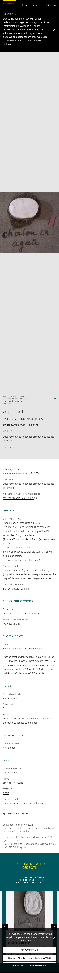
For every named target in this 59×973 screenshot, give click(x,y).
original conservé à (39, 803)
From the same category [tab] (30, 882)
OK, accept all (30, 950)
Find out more (35, 940)
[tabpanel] (29, 927)
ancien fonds (10, 772)
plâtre (6, 793)
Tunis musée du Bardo (15, 803)
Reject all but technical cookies (29, 957)
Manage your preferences (29, 965)
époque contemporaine (15, 813)
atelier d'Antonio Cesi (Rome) (19, 424)
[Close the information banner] (54, 30)
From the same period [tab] (30, 880)
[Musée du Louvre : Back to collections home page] (29, 5)
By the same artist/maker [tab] (30, 877)
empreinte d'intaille (13, 782)
